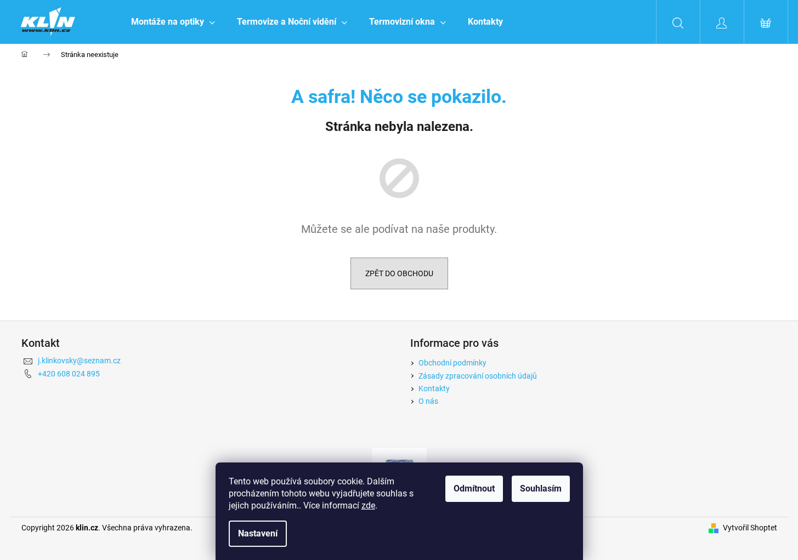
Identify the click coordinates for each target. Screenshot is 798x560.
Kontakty (434, 388)
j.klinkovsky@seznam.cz (79, 360)
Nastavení (258, 533)
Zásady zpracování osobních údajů (477, 376)
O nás (428, 401)
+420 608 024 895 (69, 373)
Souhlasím (541, 488)
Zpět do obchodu (399, 273)
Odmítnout (474, 488)
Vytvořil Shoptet (750, 527)
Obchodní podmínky (452, 362)
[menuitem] (173, 22)
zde (368, 505)
